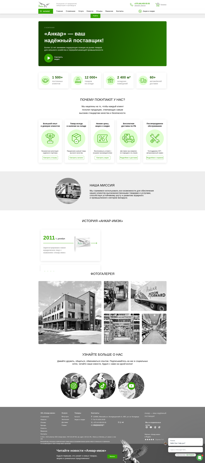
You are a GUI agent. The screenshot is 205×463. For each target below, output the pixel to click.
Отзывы (99, 11)
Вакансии (109, 11)
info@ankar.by (98, 425)
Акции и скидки (80, 419)
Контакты (120, 11)
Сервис (64, 425)
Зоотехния (65, 419)
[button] (140, 5)
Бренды (43, 425)
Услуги (81, 11)
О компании (70, 11)
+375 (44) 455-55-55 (142, 3)
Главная (59, 11)
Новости (90, 11)
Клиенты (44, 428)
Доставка (65, 422)
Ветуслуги (65, 416)
